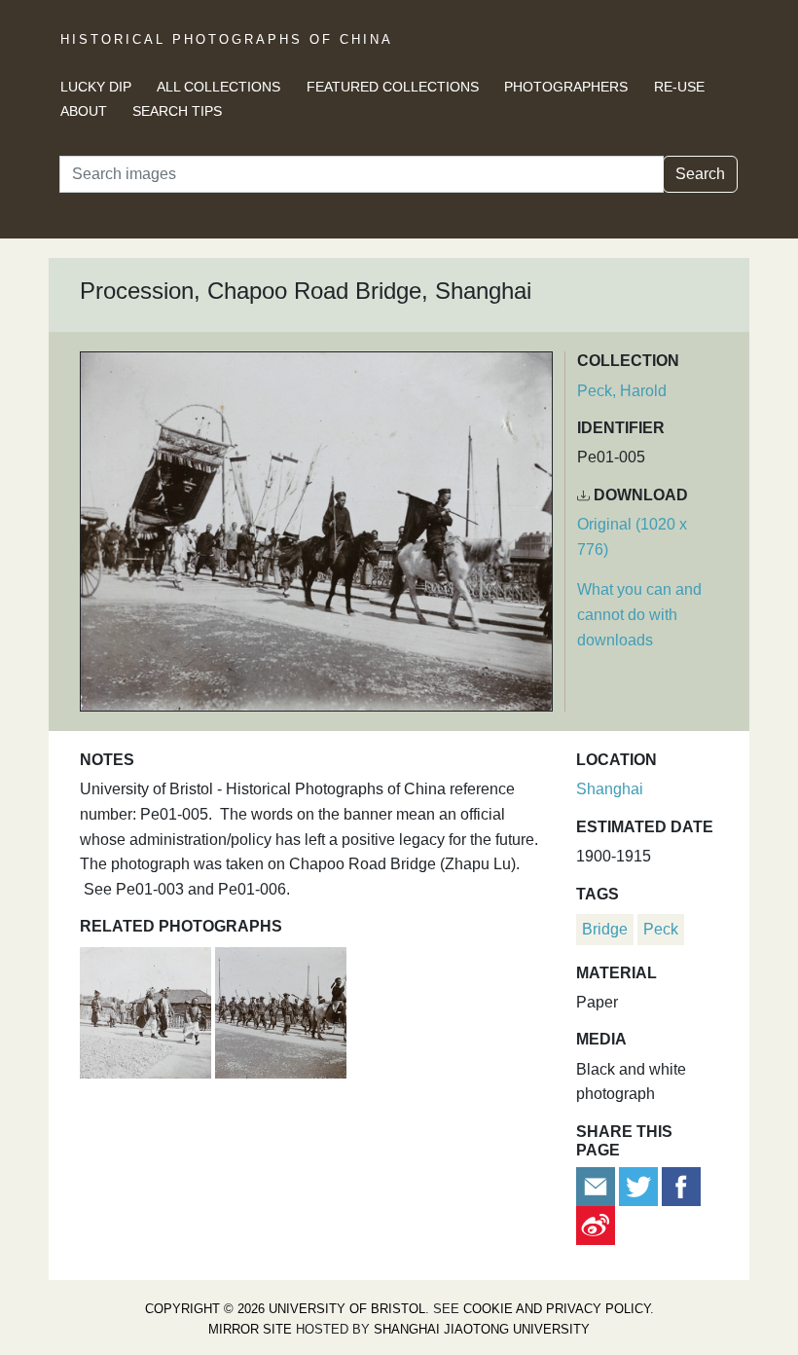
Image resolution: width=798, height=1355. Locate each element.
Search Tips (177, 111)
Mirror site (250, 1329)
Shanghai (609, 789)
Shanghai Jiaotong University (482, 1329)
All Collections (218, 86)
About (83, 111)
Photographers (566, 86)
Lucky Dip (95, 86)
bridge (605, 929)
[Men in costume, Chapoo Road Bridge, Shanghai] (147, 1010)
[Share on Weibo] (595, 1224)
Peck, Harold (622, 391)
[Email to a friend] (597, 1185)
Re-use (679, 86)
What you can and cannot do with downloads (639, 614)
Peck (660, 929)
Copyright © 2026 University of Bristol (285, 1308)
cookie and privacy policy (556, 1308)
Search (700, 173)
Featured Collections (393, 86)
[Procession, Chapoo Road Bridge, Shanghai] (280, 1010)
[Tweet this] (640, 1185)
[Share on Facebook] (681, 1185)
